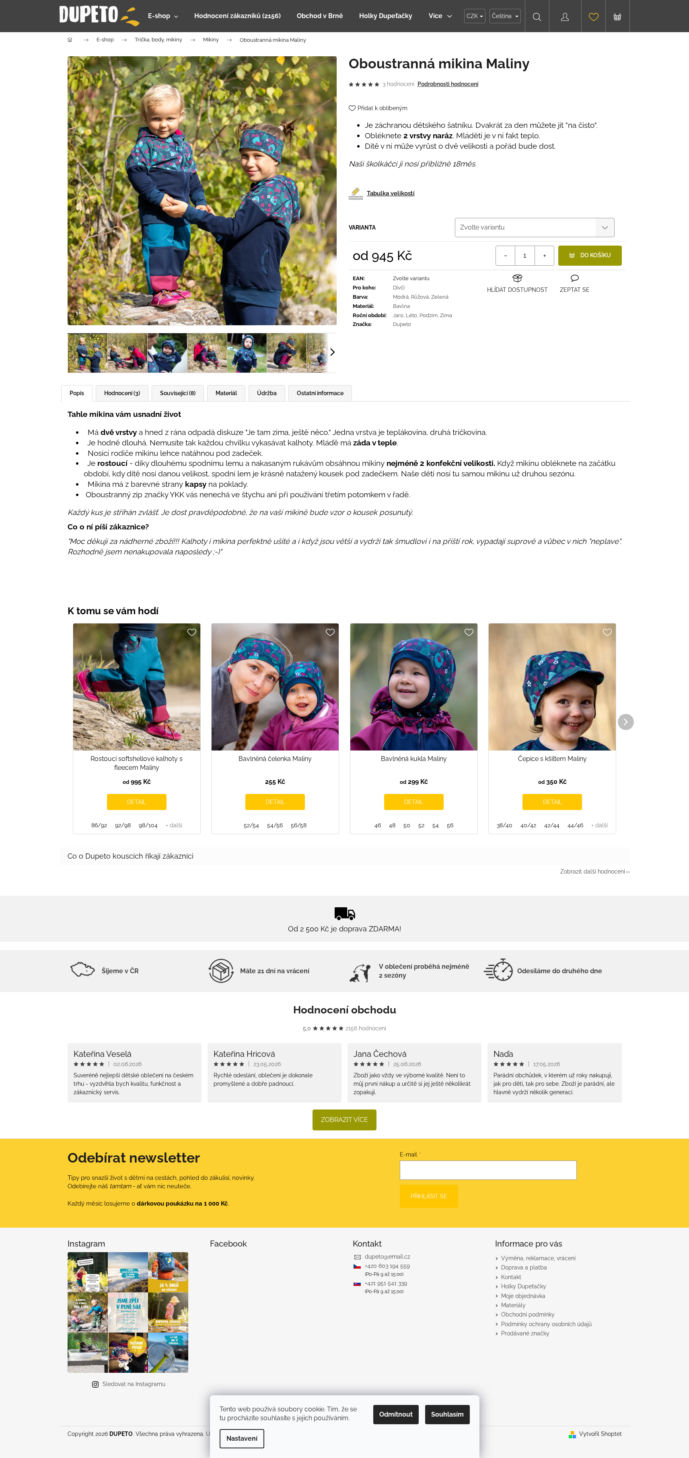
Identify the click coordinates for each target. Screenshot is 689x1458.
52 (421, 825)
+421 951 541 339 (386, 1283)
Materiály (513, 1305)
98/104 (148, 825)
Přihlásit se (429, 1196)
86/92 (99, 825)
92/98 (123, 825)
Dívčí (399, 288)
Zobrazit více (344, 1120)
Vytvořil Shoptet (600, 1434)
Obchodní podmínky (528, 1314)
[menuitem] (163, 16)
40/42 (528, 825)
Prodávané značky (525, 1333)
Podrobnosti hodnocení (448, 84)
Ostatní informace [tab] (320, 393)
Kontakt (511, 1277)
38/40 (504, 825)
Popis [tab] (77, 393)
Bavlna (401, 306)
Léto (411, 315)
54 (435, 825)
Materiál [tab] (226, 393)
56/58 (298, 825)
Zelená (439, 297)
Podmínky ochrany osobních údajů (546, 1324)
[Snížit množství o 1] (505, 255)
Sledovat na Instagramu (134, 1384)
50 (406, 825)
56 (450, 825)
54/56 (275, 825)
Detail (136, 802)
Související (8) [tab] (177, 393)
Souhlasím (447, 1414)
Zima (446, 315)
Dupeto (402, 324)
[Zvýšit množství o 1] (544, 255)
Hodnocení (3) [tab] (122, 393)
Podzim (429, 315)
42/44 (551, 825)
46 (377, 825)
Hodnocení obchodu (344, 1010)
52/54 (251, 825)
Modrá (401, 297)
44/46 (575, 825)
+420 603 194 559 (387, 1266)
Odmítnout (396, 1414)
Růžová (420, 297)
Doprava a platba (524, 1267)
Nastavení (241, 1438)
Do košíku (595, 255)
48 (392, 825)
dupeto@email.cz (387, 1256)
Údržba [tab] (267, 393)
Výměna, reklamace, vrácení (538, 1258)
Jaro (398, 315)
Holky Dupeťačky (523, 1286)
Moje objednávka (523, 1296)
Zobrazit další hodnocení (592, 871)
